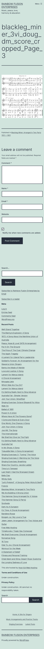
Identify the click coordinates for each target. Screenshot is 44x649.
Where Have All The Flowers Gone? (17, 416)
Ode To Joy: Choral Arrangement (16, 545)
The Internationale (9, 434)
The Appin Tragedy (10, 354)
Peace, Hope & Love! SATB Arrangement (19, 343)
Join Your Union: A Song (12, 427)
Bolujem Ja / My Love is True (14, 517)
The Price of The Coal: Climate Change (18, 350)
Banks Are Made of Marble (13, 368)
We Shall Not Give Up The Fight (15, 437)
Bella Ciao (6, 475)
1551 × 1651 (6, 135)
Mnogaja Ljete (8, 382)
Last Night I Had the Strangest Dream (18, 472)
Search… (5, 268)
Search (5, 595)
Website (5, 214)
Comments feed (8, 316)
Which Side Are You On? (12, 385)
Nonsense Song (8, 538)
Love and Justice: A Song (12, 371)
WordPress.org (8, 319)
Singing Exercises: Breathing (14, 461)
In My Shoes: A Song (10, 448)
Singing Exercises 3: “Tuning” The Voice (19, 455)
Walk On (5, 406)
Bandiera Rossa (8, 514)
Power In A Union (9, 413)
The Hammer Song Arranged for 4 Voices (19, 496)
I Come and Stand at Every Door (16, 420)
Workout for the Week (11, 548)
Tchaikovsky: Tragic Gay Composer (17, 531)
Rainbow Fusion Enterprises (20, 635)
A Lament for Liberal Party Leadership (18, 357)
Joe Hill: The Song (9, 430)
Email (5, 201)
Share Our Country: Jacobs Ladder (17, 465)
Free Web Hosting (9, 528)
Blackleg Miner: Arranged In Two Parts (26, 132)
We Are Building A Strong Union (15, 493)
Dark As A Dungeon (10, 507)
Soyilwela (6, 503)
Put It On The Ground (11, 347)
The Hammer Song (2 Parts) (14, 500)
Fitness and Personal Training (14, 555)
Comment (7, 163)
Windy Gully (7, 479)
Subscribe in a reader (11, 299)
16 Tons (5, 541)
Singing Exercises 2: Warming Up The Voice (20, 458)
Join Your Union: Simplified (13, 399)
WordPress (24, 640)
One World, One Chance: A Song (16, 423)
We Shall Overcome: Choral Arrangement (19, 534)
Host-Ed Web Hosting (28, 568)
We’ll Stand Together (10, 329)
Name (5, 188)
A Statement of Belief (11, 552)
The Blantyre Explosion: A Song (15, 333)
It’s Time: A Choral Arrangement (15, 510)
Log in (4, 309)
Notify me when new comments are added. (22, 233)
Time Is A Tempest (10, 468)
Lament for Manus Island (12, 388)
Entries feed (7, 312)
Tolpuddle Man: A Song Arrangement (18, 451)
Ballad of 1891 (8, 409)
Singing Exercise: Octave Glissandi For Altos (20, 402)
